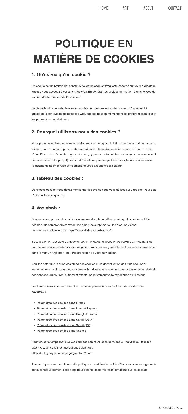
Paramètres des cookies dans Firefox (61, 303)
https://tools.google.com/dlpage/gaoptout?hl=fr (61, 353)
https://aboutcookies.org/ (47, 230)
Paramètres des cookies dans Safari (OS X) (65, 319)
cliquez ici (57, 195)
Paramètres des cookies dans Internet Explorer (67, 308)
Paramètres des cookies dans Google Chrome (67, 314)
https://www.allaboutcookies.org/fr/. (90, 230)
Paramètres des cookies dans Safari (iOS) (64, 325)
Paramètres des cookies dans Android (61, 330)
